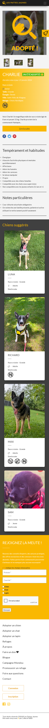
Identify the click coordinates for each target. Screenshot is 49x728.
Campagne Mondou (12, 662)
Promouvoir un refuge (14, 668)
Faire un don (9, 652)
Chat (6, 590)
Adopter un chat (11, 630)
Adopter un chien (11, 625)
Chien (6, 587)
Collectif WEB (27, 718)
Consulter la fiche (24, 256)
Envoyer (6, 610)
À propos (7, 646)
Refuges (6, 641)
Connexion (13, 688)
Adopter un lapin (11, 636)
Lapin (6, 593)
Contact (6, 678)
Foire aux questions (12, 673)
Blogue (6, 657)
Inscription (13, 696)
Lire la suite (24, 128)
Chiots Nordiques (16, 100)
